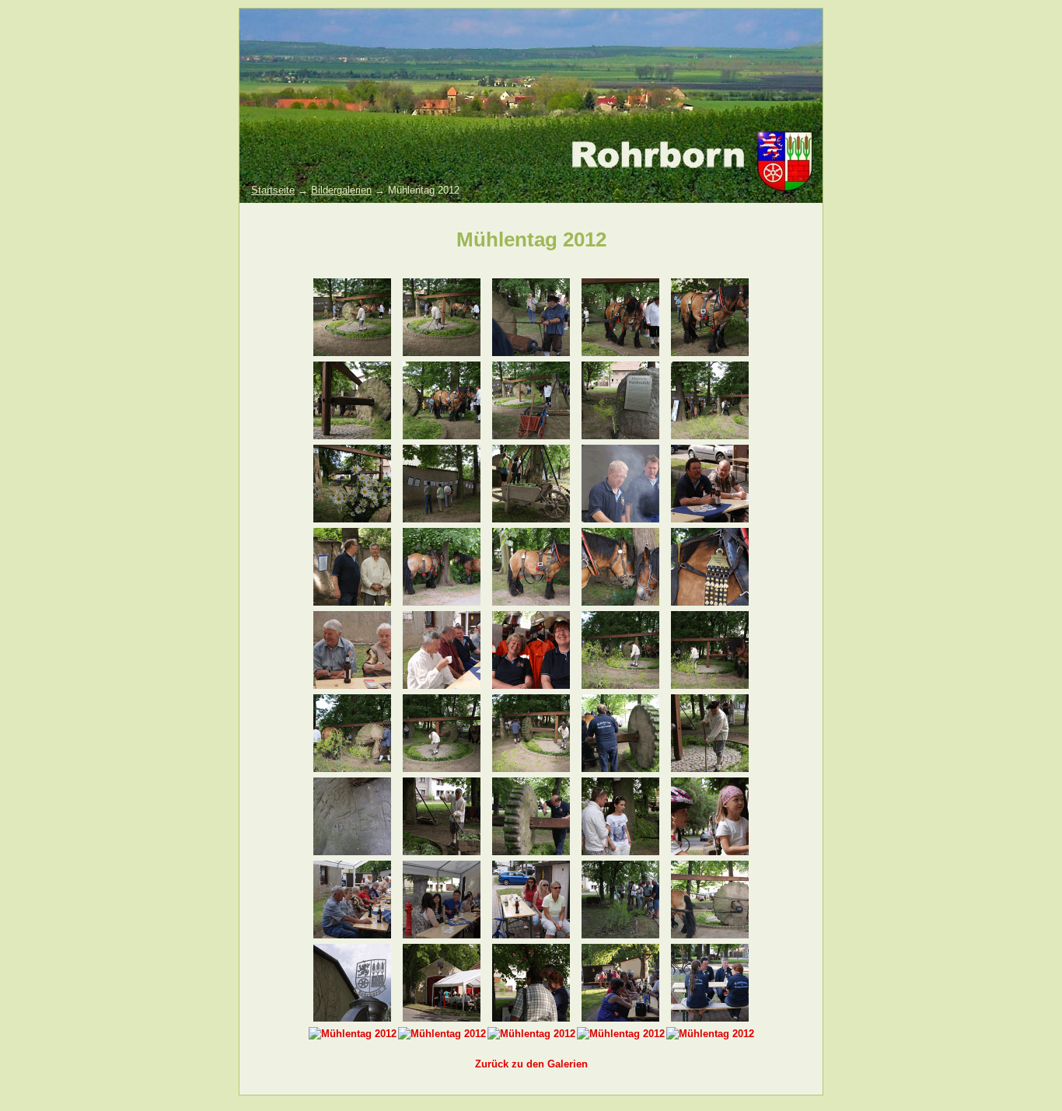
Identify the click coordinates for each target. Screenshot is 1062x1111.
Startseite (273, 190)
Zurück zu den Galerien (531, 1064)
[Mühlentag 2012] (352, 352)
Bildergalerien (341, 190)
